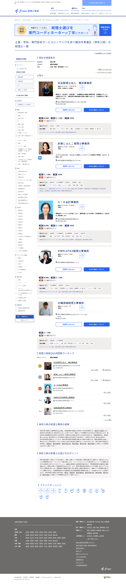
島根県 (32, 543)
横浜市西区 (75, 443)
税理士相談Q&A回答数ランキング (85, 542)
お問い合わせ (57, 577)
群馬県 (36, 535)
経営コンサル (105, 530)
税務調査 (98, 530)
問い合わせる (107, 370)
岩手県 (36, 532)
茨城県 (27, 535)
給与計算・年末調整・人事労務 (95, 536)
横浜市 (96, 430)
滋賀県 (32, 540)
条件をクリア (25, 320)
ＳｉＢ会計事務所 (60, 385)
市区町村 (20, 81)
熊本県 (41, 546)
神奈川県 (55, 535)
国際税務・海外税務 (92, 533)
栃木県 (32, 535)
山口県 (45, 543)
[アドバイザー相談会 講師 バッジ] (78, 490)
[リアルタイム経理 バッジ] (96, 490)
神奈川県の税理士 (27, 20)
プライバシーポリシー (47, 577)
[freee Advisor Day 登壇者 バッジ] (65, 490)
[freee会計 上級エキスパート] (47, 490)
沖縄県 (60, 546)
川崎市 (102, 430)
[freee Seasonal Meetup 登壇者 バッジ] (72, 490)
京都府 (36, 540)
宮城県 (41, 532)
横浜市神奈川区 (66, 443)
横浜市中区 (83, 443)
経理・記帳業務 (105, 521)
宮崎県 (50, 546)
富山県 (32, 537)
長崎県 (36, 546)
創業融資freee (79, 559)
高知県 (63, 543)
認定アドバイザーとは (105, 13)
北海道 (27, 532)
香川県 (54, 543)
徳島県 (50, 543)
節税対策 (89, 524)
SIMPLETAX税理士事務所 (64, 397)
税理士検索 (53, 13)
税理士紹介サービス (63, 13)
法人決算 (97, 521)
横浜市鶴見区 (57, 443)
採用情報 (31, 577)
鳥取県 (27, 543)
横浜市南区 (91, 443)
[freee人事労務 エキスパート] (53, 490)
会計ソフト (95, 13)
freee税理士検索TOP (81, 565)
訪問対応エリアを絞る (24, 104)
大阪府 (41, 540)
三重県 (27, 540)
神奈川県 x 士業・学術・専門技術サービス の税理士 (46, 20)
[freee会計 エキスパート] (41, 490)
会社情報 (25, 577)
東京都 (50, 535)
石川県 (36, 537)
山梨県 (45, 537)
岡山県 (36, 543)
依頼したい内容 (22, 90)
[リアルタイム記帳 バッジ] (90, 490)
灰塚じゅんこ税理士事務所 (64, 374)
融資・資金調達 (91, 530)
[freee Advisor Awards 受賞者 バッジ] (59, 490)
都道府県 (20, 77)
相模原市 (49, 443)
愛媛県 (59, 543)
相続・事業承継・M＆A (102, 527)
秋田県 (45, 532)
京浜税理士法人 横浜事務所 (65, 362)
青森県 (32, 532)
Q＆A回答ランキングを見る (103, 53)
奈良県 (50, 540)
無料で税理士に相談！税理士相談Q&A (86, 545)
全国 (16, 529)
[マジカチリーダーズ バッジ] (102, 490)
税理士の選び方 (85, 13)
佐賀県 (32, 546)
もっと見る (108, 420)
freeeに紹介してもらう (96, 110)
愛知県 (63, 537)
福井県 (41, 537)
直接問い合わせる (69, 110)
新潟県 (27, 537)
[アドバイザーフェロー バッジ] (41, 497)
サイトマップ (79, 562)
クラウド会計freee (81, 557)
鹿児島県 (55, 546)
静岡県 (59, 537)
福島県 (54, 532)
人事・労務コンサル (92, 538)
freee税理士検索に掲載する (97, 3)
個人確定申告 (90, 521)
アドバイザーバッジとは (104, 72)
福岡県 (27, 546)
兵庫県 (45, 540)
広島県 (41, 543)
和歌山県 (55, 540)
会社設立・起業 (91, 527)
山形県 (50, 532)
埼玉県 (41, 535)
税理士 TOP (17, 20)
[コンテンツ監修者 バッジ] (47, 497)
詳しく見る (95, 370)
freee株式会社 (18, 577)
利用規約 (37, 577)
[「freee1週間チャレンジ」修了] (84, 490)
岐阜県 (54, 537)
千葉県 (45, 535)
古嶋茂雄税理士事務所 (62, 408)
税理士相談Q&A (75, 13)
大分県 (45, 546)
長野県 (50, 537)
